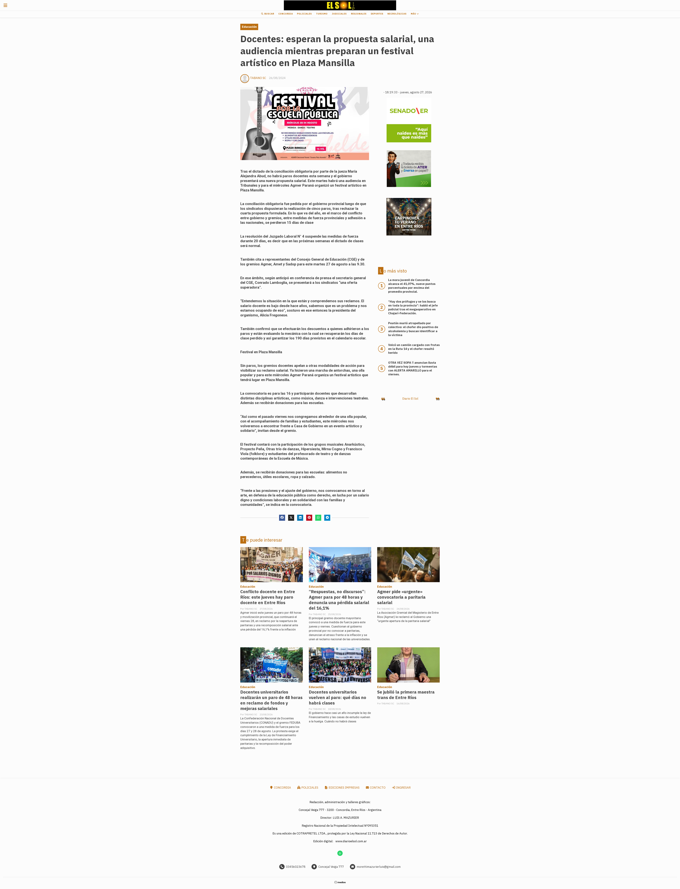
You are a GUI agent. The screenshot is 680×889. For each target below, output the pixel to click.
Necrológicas (397, 13)
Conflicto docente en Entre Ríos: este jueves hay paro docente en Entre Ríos (267, 597)
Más (414, 13)
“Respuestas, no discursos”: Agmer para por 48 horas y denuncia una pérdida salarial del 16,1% (339, 600)
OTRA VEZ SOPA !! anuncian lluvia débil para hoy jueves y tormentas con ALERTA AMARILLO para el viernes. (412, 368)
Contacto (377, 787)
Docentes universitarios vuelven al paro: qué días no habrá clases (337, 697)
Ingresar (403, 787)
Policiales (304, 13)
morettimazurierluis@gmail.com (379, 867)
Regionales (359, 13)
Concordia (285, 13)
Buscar (269, 13)
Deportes (377, 13)
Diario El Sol (410, 399)
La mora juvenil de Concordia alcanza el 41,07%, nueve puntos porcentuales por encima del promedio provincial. (411, 286)
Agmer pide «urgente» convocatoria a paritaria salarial (401, 597)
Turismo (322, 13)
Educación (249, 27)
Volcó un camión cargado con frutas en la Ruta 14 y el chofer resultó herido (414, 349)
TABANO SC (258, 78)
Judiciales (339, 13)
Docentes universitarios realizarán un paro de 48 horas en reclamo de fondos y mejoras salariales (271, 700)
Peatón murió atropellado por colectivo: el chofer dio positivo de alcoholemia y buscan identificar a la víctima (413, 329)
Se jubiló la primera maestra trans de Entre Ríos (406, 694)
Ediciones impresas (343, 787)
